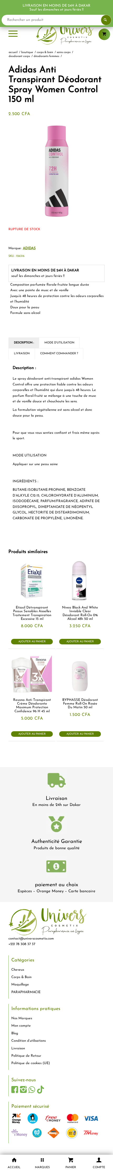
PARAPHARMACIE (25, 992)
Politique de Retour (26, 1056)
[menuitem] (13, 34)
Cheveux (17, 969)
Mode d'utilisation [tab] (59, 342)
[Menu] (13, 34)
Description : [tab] (24, 342)
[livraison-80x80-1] (56, 781)
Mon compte (21, 1025)
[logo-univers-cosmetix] (56, 34)
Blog (14, 1033)
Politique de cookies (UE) (30, 1063)
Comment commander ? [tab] (59, 353)
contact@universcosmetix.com (31, 938)
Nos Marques (21, 1018)
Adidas (29, 248)
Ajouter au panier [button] (32, 641)
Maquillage (20, 984)
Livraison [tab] (22, 353)
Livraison (56, 798)
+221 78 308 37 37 (21, 944)
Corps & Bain (21, 977)
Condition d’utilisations (28, 1040)
